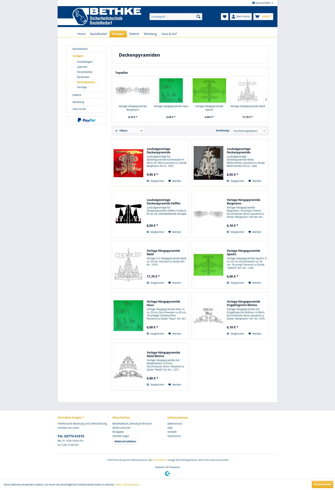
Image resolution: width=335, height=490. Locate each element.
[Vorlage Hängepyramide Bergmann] (132, 90)
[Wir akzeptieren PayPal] (86, 120)
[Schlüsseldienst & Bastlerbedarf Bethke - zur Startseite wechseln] (99, 16)
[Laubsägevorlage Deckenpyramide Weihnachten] (208, 163)
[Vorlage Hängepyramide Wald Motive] (128, 366)
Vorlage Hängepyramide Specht (209, 107)
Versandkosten (160, 459)
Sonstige (82, 87)
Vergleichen (157, 181)
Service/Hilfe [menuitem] (263, 3)
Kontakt (172, 431)
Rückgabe (118, 431)
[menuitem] (176, 16)
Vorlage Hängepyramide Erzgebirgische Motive (243, 303)
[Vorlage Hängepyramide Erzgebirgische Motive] (208, 315)
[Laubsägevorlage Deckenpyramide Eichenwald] (128, 163)
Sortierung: (222, 130)
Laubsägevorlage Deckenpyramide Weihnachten (238, 150)
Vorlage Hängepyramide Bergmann (133, 107)
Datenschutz (175, 423)
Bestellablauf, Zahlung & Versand (132, 423)
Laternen (82, 66)
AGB (170, 427)
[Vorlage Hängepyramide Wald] (247, 90)
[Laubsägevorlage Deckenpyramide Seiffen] (128, 214)
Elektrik (77, 95)
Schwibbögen (85, 61)
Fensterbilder (85, 72)
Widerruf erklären (125, 441)
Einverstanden (322, 484)
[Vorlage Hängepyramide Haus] (171, 90)
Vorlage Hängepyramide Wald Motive (163, 354)
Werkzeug (78, 102)
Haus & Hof (79, 109)
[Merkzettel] (224, 16)
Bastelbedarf (80, 48)
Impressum (174, 436)
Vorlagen (78, 55)
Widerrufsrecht (121, 427)
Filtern (123, 130)
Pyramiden (83, 77)
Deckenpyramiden (88, 82)
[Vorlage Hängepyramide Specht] (209, 90)
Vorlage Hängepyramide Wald (247, 106)
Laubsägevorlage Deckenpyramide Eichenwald (158, 150)
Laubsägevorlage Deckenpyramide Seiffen (164, 201)
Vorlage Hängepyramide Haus (171, 106)
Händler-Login (121, 436)
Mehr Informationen (127, 484)
